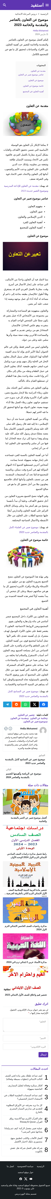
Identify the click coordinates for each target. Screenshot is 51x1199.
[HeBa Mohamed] (43, 730)
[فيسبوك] (10, 728)
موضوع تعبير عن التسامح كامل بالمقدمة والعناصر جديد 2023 (25, 759)
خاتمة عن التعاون (38, 718)
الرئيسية (40, 1166)
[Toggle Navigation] (47, 5)
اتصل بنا (10, 1166)
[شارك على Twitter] (34, 704)
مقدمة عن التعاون (18, 718)
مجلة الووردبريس (22, 1194)
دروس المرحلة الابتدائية (26, 14)
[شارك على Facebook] (43, 704)
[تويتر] (6, 728)
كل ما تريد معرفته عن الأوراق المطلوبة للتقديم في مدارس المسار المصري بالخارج (24, 1108)
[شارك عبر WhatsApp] (25, 704)
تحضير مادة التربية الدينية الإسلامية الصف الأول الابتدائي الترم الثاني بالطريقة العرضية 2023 (27, 893)
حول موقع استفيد (25, 1172)
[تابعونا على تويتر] (25, 1179)
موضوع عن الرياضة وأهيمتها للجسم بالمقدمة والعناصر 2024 (23, 773)
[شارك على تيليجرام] (7, 704)
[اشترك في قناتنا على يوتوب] (30, 1179)
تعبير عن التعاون (25, 715)
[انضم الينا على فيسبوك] (20, 1179)
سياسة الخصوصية (25, 1166)
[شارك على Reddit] (16, 704)
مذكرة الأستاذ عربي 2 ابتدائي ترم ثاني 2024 (26, 962)
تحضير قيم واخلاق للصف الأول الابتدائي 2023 (26, 995)
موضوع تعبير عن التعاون (34, 721)
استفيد (37, 5)
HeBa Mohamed (40, 30)
